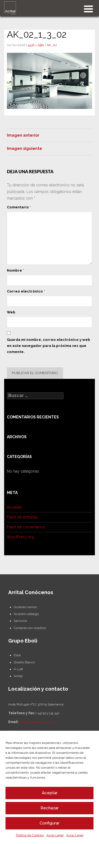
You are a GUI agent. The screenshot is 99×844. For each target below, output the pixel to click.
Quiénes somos (25, 607)
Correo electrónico (26, 291)
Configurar (49, 823)
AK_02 (52, 45)
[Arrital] (10, 7)
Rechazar (49, 808)
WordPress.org (20, 537)
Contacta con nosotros (30, 628)
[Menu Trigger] (88, 8)
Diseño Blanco (24, 662)
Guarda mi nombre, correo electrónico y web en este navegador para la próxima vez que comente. (48, 346)
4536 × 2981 (36, 45)
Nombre (15, 270)
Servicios (20, 621)
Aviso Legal (55, 835)
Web (11, 312)
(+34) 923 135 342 (47, 713)
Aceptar (49, 792)
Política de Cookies (30, 835)
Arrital (18, 676)
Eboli (17, 655)
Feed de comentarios (26, 527)
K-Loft (18, 669)
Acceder (14, 507)
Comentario (19, 207)
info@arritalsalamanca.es (37, 722)
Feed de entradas (22, 517)
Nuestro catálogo (26, 614)
